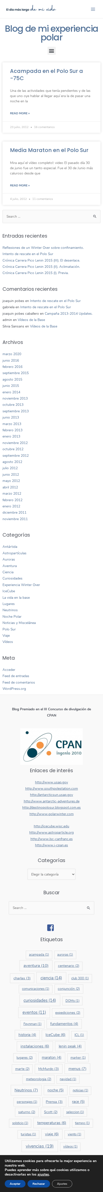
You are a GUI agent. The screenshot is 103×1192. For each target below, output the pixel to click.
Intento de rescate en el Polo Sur (27, 254)
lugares (24, 1057)
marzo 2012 (11, 493)
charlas (22, 978)
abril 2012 (10, 487)
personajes (27, 1102)
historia (27, 1034)
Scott (51, 1112)
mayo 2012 (11, 480)
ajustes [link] (43, 1174)
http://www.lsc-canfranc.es (51, 839)
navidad (68, 1079)
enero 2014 (11, 392)
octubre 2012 (13, 449)
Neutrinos (10, 610)
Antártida (9, 546)
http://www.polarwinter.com (52, 814)
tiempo (82, 1123)
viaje (52, 1134)
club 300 (80, 978)
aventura (36, 965)
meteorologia (38, 1079)
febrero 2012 (12, 500)
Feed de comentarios (18, 682)
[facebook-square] (51, 927)
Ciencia (8, 572)
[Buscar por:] (51, 216)
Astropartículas (14, 553)
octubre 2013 (13, 404)
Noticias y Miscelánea (19, 622)
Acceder (8, 669)
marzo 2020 (11, 354)
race (78, 1101)
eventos (34, 1012)
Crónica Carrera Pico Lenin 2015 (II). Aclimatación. (41, 266)
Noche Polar (12, 616)
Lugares (8, 603)
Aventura (9, 566)
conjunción (69, 988)
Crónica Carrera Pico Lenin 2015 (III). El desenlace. (41, 260)
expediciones (67, 1012)
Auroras (8, 559)
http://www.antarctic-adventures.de (52, 801)
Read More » (20, 113)
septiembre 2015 (15, 373)
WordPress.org (14, 688)
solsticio (20, 1123)
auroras (65, 954)
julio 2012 (10, 468)
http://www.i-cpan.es (51, 845)
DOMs (73, 1001)
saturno (26, 1112)
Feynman (33, 1024)
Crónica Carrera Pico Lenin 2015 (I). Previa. (35, 273)
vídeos (70, 1146)
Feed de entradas (15, 676)
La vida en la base (16, 597)
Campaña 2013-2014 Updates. (68, 313)
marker (78, 1057)
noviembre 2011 (15, 519)
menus (77, 1068)
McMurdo (48, 1068)
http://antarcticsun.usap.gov (51, 794)
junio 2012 (10, 474)
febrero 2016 (12, 366)
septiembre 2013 (15, 411)
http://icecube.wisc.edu (51, 826)
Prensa (54, 1101)
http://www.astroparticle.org (51, 832)
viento (74, 1134)
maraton (52, 1057)
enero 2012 (11, 506)
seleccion (75, 1112)
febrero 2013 (12, 430)
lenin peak (70, 1046)
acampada (39, 954)
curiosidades (40, 1000)
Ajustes (62, 1184)
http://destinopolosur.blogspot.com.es (51, 807)
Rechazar (38, 1184)
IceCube (8, 591)
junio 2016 (10, 360)
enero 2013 (11, 436)
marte (22, 1068)
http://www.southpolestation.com (51, 788)
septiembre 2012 (15, 455)
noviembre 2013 (15, 398)
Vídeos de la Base (31, 319)
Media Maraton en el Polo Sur (49, 150)
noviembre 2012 (15, 443)
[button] (52, 51)
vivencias (40, 1146)
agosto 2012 (12, 461)
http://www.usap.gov (51, 782)
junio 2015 (10, 385)
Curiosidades (12, 578)
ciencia (51, 978)
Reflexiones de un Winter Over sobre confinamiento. (43, 247)
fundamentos (64, 1023)
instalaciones (34, 1046)
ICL (79, 1035)
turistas (28, 1134)
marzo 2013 (11, 424)
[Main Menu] (93, 9)
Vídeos (7, 641)
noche (56, 1090)
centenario (68, 965)
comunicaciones (35, 989)
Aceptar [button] (15, 1184)
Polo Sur (9, 629)
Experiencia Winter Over (21, 585)
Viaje (6, 635)
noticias (80, 1090)
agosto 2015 (12, 379)
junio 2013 (10, 417)
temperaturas (51, 1123)
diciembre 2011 (14, 512)
